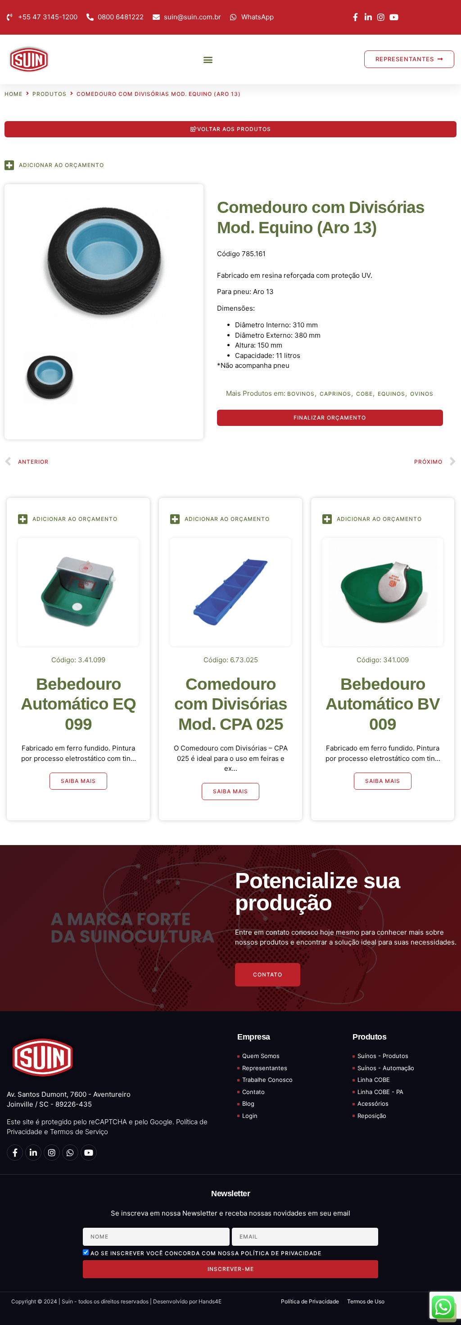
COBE (364, 394)
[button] (208, 59)
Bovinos (301, 394)
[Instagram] (52, 1152)
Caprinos (335, 394)
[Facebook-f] (15, 1152)
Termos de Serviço (79, 1131)
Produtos (49, 94)
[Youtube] (89, 1152)
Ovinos (422, 394)
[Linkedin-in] (33, 1152)
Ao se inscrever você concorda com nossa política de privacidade (205, 1253)
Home (14, 94)
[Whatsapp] (70, 1152)
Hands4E (210, 1301)
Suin (66, 1301)
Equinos (391, 394)
